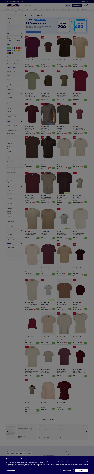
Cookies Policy (51, 467)
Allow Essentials (67, 470)
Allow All (81, 470)
